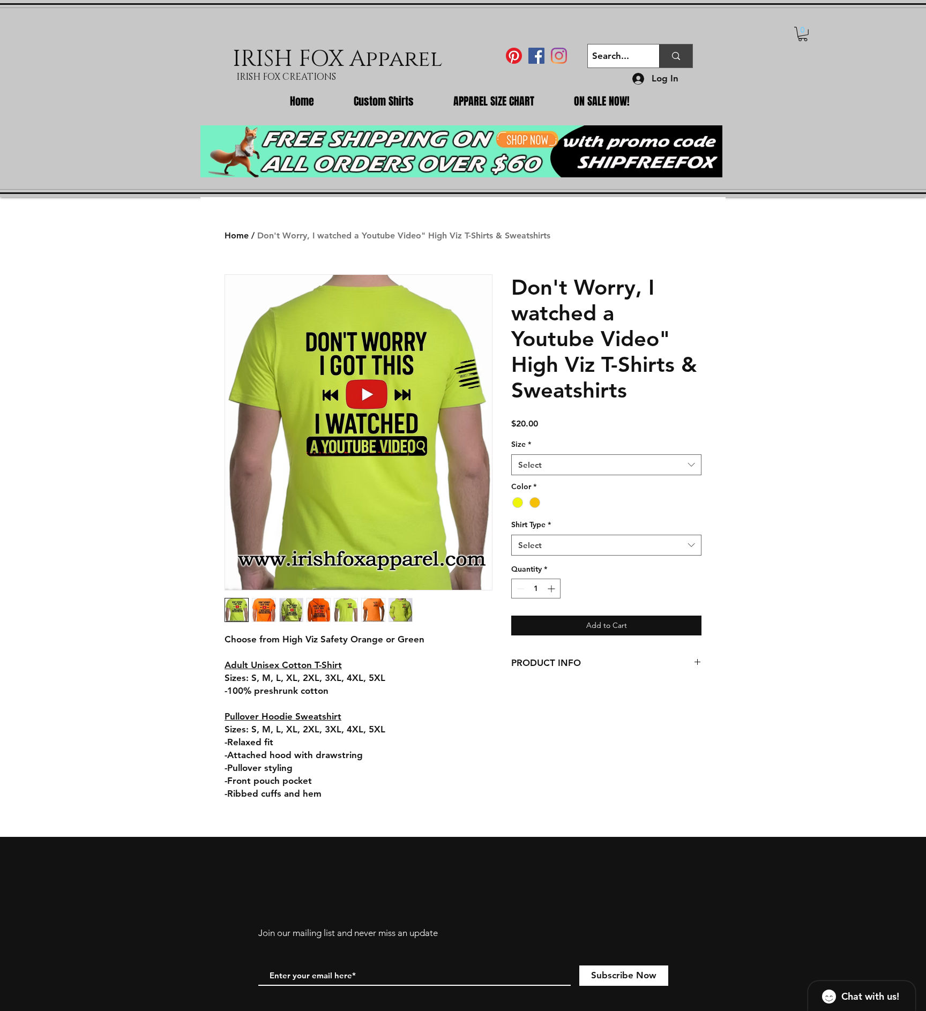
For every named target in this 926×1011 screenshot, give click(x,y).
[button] (802, 34)
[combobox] (606, 464)
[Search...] (675, 56)
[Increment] (552, 588)
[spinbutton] (536, 588)
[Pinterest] (514, 56)
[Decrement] (519, 588)
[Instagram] (559, 56)
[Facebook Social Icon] (536, 56)
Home (237, 235)
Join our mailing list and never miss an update (348, 932)
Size (521, 444)
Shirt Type (531, 524)
